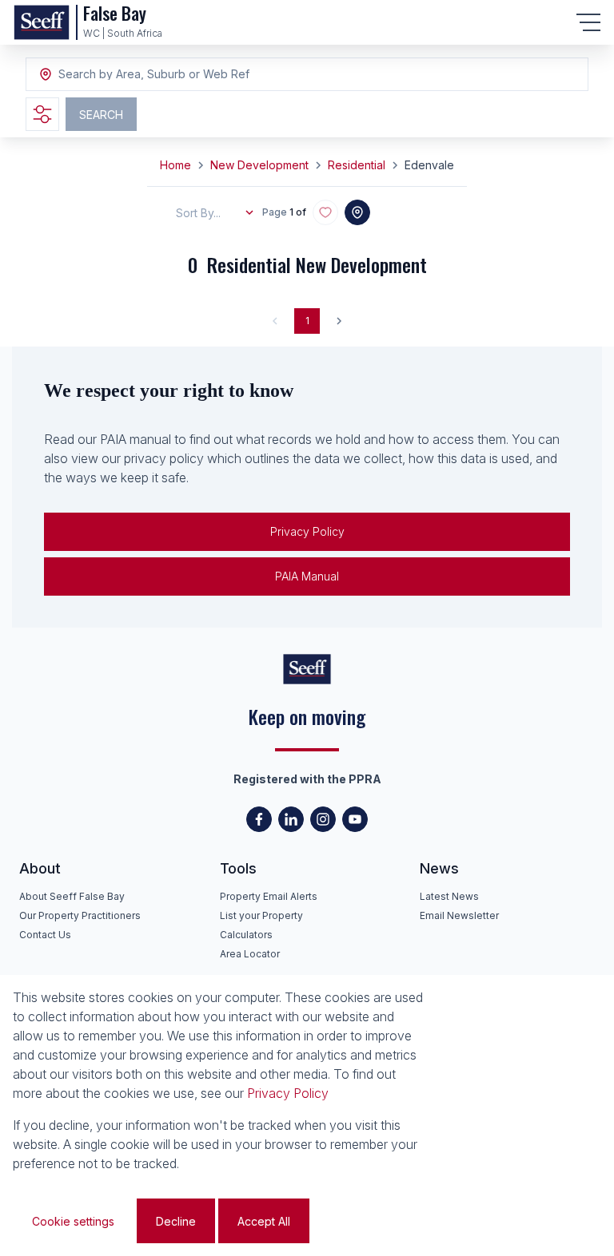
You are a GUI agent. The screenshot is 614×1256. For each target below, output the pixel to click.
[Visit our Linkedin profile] (291, 819)
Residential (356, 165)
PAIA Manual (307, 576)
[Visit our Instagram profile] (323, 819)
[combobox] (145, 74)
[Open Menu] (588, 22)
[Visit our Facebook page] (259, 819)
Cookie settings (73, 1221)
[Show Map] (357, 212)
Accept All (263, 1221)
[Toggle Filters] (42, 114)
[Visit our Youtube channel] (355, 819)
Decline (176, 1221)
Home (175, 165)
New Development (259, 165)
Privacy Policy (307, 531)
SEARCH (101, 114)
